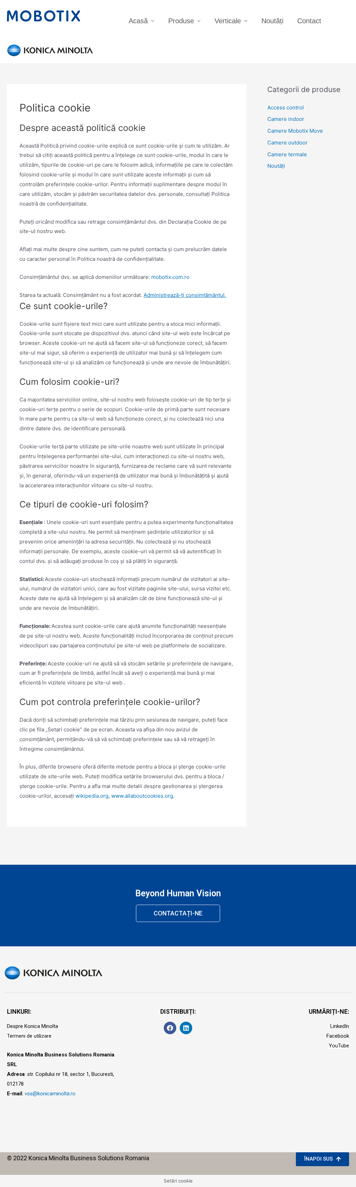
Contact (309, 21)
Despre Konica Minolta (32, 1026)
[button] (178, 913)
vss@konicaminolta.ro (50, 1093)
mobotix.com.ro (170, 277)
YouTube (339, 1046)
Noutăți (272, 21)
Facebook (337, 1036)
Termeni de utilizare (29, 1036)
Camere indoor (285, 119)
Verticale (228, 21)
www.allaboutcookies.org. (143, 795)
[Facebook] (170, 1028)
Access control (285, 107)
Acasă (138, 21)
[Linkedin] (186, 1028)
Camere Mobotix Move (295, 130)
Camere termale (287, 154)
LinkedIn (339, 1026)
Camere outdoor (287, 142)
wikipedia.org (91, 795)
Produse (181, 21)
